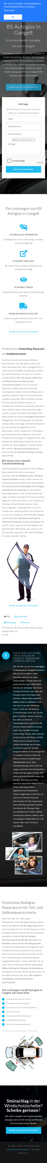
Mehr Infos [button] (9, 10)
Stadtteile (22, 616)
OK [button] (12, 17)
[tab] (7, 617)
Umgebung (11, 622)
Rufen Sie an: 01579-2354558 (23, 87)
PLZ (8, 616)
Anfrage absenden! (23, 169)
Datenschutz (24, 1149)
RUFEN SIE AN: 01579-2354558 (23, 332)
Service (26, 622)
